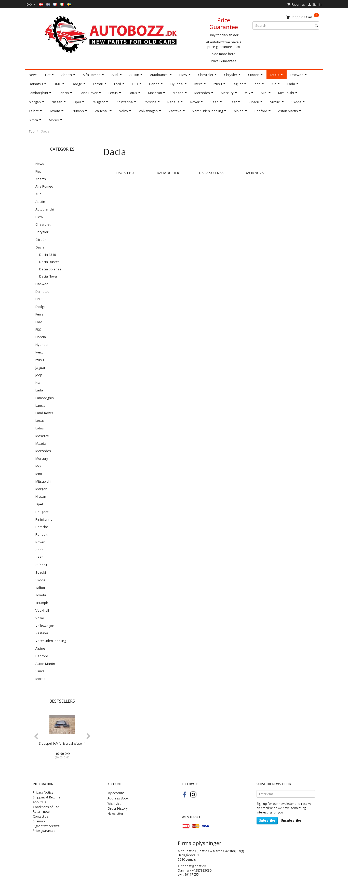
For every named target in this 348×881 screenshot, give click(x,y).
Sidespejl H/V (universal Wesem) (62, 743)
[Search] (316, 25)
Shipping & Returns (46, 797)
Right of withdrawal (46, 826)
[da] (40, 4)
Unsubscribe (291, 820)
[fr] (55, 4)
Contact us (40, 816)
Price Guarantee (223, 61)
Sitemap (39, 821)
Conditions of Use (46, 807)
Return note (41, 811)
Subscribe (267, 820)
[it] (62, 4)
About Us (39, 802)
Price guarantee (44, 831)
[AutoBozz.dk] (112, 33)
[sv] (69, 4)
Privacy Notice (43, 792)
